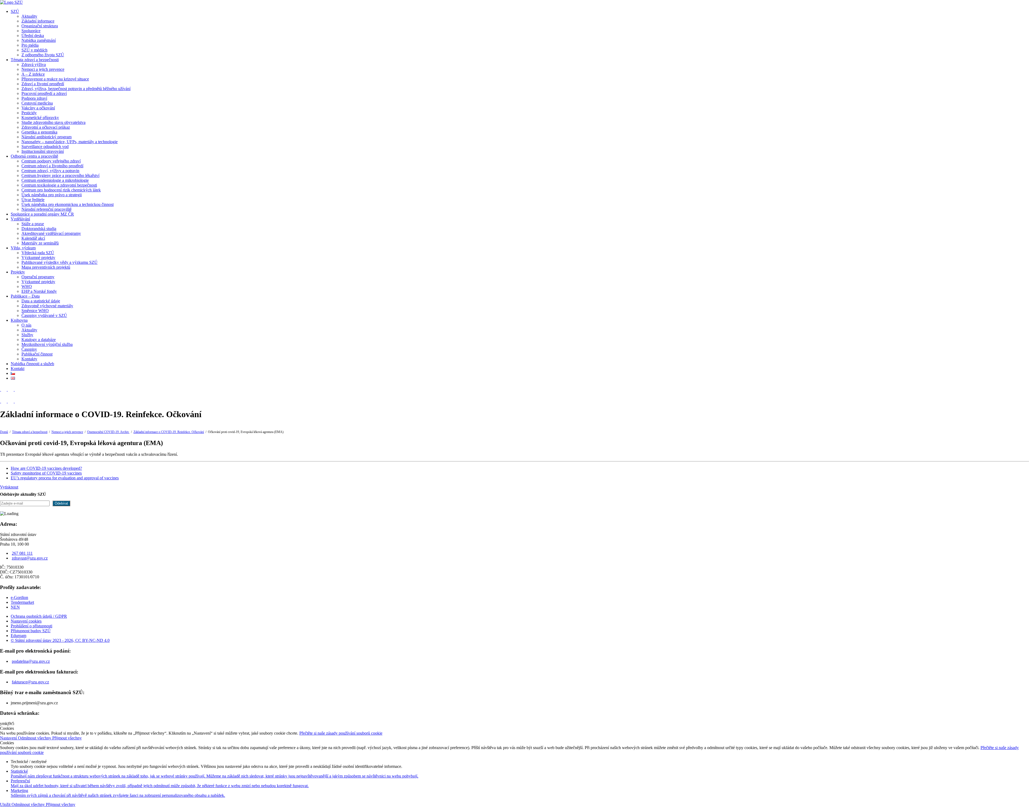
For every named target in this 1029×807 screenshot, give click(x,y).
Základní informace (37, 21)
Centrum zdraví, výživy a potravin (50, 170)
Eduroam (18, 635)
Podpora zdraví (34, 98)
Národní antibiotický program (46, 137)
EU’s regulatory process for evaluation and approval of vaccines (65, 478)
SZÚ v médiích (34, 50)
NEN (15, 607)
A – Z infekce (33, 74)
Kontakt (17, 368)
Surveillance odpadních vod (45, 146)
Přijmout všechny (67, 738)
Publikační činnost (37, 354)
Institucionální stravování (42, 151)
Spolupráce (30, 30)
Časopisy (29, 349)
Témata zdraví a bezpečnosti (35, 59)
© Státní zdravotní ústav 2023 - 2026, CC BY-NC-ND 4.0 (60, 640)
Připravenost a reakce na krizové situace (55, 79)
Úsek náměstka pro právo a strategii (51, 195)
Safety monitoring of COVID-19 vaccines (46, 473)
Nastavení (9, 738)
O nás (26, 325)
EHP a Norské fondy (39, 291)
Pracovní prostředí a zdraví (44, 93)
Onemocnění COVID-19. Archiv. (108, 432)
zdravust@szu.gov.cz (30, 558)
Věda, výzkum (23, 248)
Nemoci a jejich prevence (42, 69)
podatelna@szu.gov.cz (31, 661)
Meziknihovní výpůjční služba (47, 344)
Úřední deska (32, 35)
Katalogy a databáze (38, 339)
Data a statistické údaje (40, 301)
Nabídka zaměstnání (38, 40)
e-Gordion (19, 597)
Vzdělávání (20, 219)
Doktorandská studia (38, 228)
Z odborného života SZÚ (42, 55)
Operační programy (37, 277)
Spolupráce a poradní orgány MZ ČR (42, 214)
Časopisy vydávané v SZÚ (44, 315)
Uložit (6, 804)
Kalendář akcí (33, 238)
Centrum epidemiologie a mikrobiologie (55, 180)
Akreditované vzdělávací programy (51, 233)
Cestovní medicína (37, 103)
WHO (26, 286)
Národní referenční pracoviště (46, 209)
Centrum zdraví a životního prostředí (52, 166)
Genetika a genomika (39, 132)
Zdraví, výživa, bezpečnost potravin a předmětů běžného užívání (76, 88)
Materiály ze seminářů (40, 243)
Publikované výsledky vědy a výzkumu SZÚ (59, 262)
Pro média (30, 45)
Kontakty (29, 359)
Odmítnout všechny (35, 738)
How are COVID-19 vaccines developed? (46, 468)
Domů (4, 432)
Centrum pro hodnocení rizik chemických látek (61, 190)
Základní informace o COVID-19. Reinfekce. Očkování (168, 432)
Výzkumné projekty (38, 257)
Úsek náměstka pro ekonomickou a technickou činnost (67, 204)
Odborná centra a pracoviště (34, 156)
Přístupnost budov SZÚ (31, 630)
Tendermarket (22, 602)
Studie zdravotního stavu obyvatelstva (53, 122)
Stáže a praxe (32, 223)
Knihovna (19, 320)
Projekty (18, 272)
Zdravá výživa (33, 64)
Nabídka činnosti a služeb (32, 363)
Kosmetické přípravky (40, 117)
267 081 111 (22, 553)
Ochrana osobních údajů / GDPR (39, 616)
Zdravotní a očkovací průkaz (45, 127)
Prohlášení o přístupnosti (31, 626)
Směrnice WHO (35, 310)
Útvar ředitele (32, 199)
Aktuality (29, 16)
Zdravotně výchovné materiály (47, 305)
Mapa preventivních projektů (45, 267)
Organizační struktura (39, 26)
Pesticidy (29, 112)
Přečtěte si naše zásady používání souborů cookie (340, 733)
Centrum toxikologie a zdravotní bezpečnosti (59, 185)
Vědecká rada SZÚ (37, 252)
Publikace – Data (25, 296)
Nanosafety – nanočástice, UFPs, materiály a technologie (69, 141)
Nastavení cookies (26, 621)
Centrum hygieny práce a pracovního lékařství (60, 175)
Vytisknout (9, 487)
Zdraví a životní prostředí (42, 84)
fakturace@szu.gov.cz (30, 682)
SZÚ (15, 11)
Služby (27, 334)
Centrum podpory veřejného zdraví (51, 161)
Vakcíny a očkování (38, 108)
